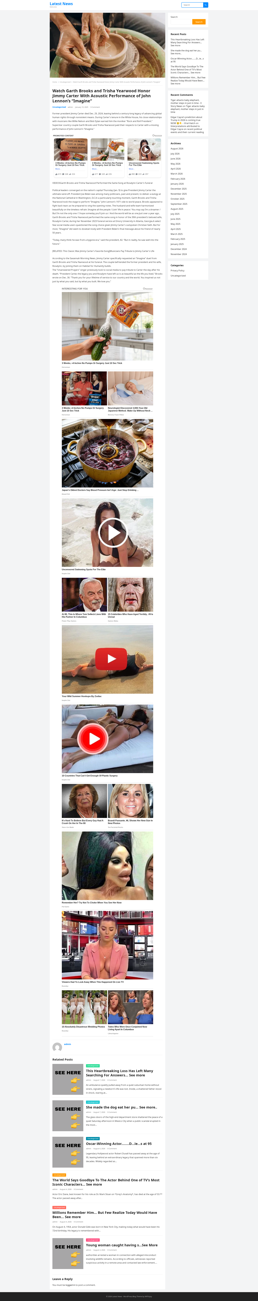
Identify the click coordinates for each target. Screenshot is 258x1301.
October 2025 (177, 198)
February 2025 (178, 238)
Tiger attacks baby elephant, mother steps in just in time (188, 109)
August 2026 (177, 148)
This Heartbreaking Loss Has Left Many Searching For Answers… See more (119, 1072)
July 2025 (175, 213)
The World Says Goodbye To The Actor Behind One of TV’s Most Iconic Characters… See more (106, 1182)
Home (54, 82)
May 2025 (175, 223)
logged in (70, 1285)
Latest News (61, 4)
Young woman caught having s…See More (122, 1245)
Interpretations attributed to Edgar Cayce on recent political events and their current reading (187, 129)
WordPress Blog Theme (132, 1296)
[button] (107, 45)
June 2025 (175, 218)
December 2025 (179, 188)
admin (70, 107)
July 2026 (175, 153)
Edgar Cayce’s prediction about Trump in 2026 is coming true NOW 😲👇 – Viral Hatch (186, 120)
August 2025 (177, 208)
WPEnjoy (148, 1296)
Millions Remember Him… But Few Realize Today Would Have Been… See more (104, 1214)
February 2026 (178, 178)
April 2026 (176, 168)
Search (174, 16)
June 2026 (175, 158)
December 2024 (179, 249)
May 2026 (175, 163)
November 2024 (179, 254)
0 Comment (95, 107)
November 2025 (179, 193)
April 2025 (176, 229)
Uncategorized (65, 82)
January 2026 (177, 183)
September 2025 (179, 203)
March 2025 (177, 234)
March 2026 (177, 173)
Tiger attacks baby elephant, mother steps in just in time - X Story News (186, 103)
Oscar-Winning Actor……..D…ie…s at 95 (119, 1143)
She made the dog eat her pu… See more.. (121, 1107)
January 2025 (177, 244)
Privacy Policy (177, 270)
